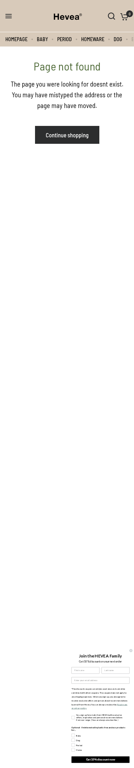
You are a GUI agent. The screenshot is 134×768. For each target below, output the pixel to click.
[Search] (111, 16)
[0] (123, 16)
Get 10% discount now (100, 759)
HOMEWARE (92, 39)
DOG (118, 39)
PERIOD (64, 39)
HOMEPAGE (16, 39)
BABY (42, 39)
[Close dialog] (131, 650)
